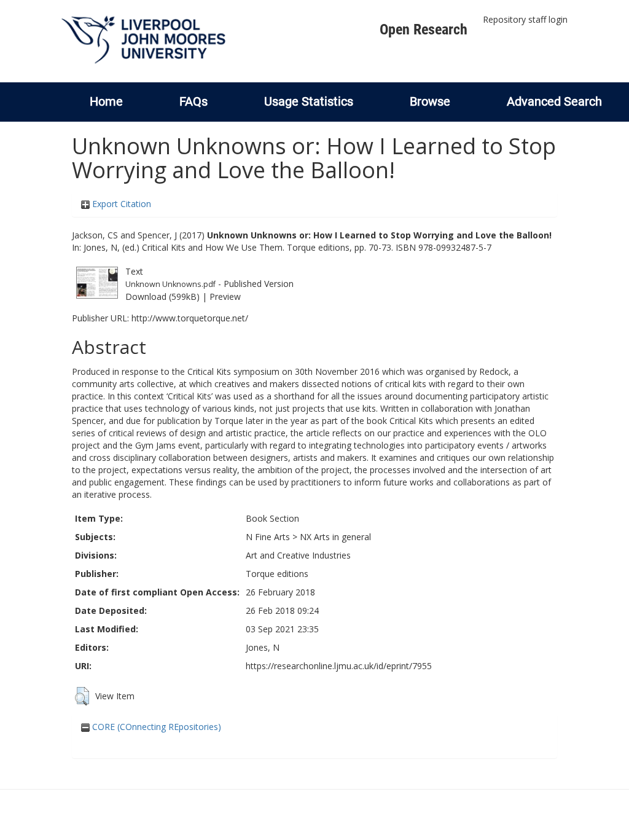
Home (106, 101)
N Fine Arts (268, 537)
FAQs (193, 101)
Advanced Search (554, 101)
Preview (225, 296)
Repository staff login (525, 19)
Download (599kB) (162, 296)
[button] (82, 696)
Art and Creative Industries (298, 555)
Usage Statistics (308, 101)
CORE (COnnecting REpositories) (155, 726)
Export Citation (120, 204)
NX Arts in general (335, 537)
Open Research (423, 29)
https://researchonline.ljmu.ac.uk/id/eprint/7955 (339, 666)
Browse (430, 101)
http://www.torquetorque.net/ (189, 318)
